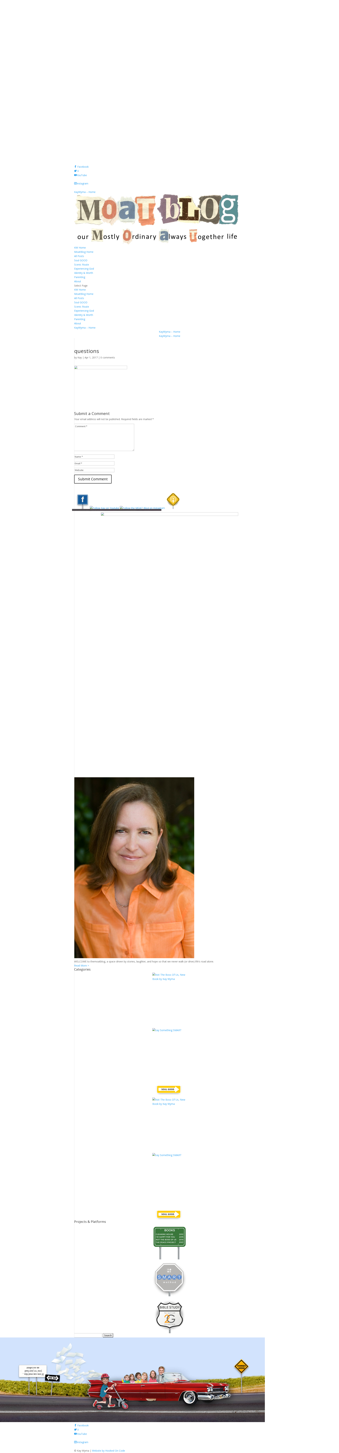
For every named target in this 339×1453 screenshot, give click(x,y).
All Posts (79, 256)
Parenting (79, 277)
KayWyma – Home (85, 192)
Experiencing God (84, 268)
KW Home (80, 247)
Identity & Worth (83, 273)
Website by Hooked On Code (108, 1450)
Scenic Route (81, 264)
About (77, 281)
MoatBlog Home (83, 252)
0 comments (107, 357)
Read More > (81, 965)
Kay (80, 357)
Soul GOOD (80, 260)
